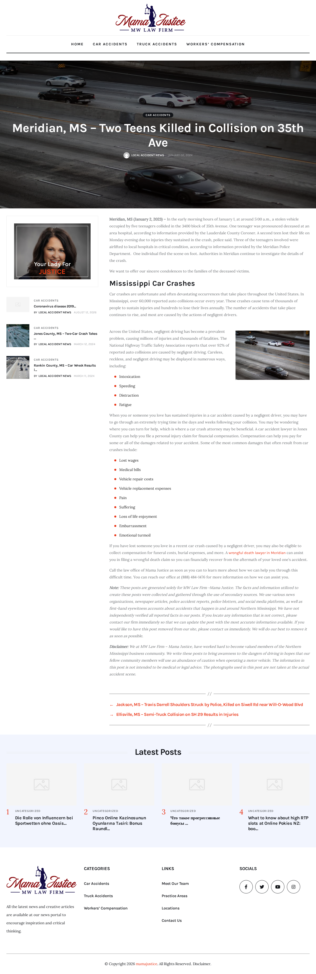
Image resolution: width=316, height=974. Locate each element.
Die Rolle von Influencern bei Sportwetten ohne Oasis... (44, 820)
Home (77, 44)
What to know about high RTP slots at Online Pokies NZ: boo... (278, 823)
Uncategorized (27, 811)
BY (52, 312)
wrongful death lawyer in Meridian (257, 553)
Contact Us (172, 920)
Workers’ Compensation (215, 44)
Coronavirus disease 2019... (55, 306)
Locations (170, 908)
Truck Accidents (157, 44)
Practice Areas (174, 895)
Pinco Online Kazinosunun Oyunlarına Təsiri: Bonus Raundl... (119, 823)
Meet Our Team (175, 883)
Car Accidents (110, 44)
